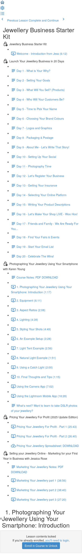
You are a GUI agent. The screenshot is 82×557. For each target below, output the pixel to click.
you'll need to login (57, 540)
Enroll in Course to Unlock (41, 546)
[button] (2, 4)
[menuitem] (2, 9)
